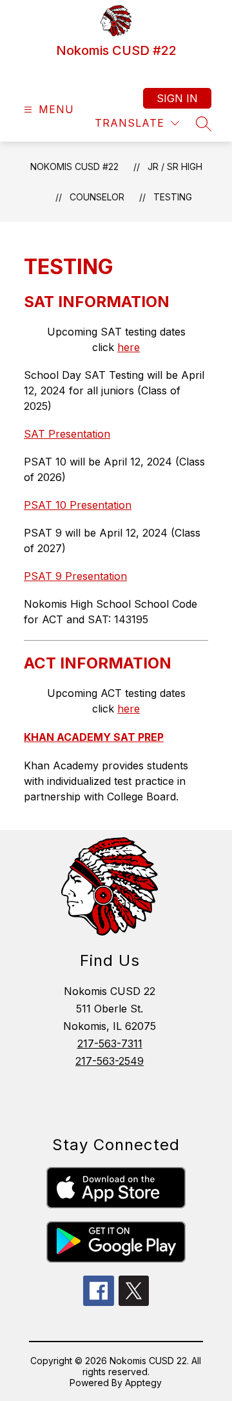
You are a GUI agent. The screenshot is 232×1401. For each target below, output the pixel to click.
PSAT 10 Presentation (77, 504)
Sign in (177, 98)
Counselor (97, 196)
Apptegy (143, 1382)
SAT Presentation (67, 433)
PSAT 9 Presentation (75, 576)
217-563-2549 (109, 1060)
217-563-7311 (109, 1043)
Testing (172, 196)
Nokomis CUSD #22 (74, 166)
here (128, 347)
